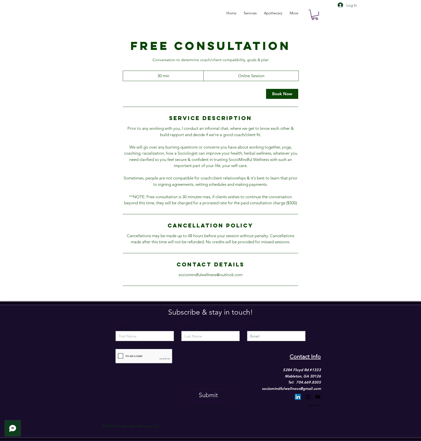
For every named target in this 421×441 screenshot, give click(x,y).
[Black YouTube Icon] (318, 397)
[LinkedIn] (298, 397)
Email (251, 327)
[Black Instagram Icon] (308, 397)
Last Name (189, 327)
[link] (282, 94)
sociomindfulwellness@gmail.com (291, 388)
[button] (315, 15)
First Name (123, 327)
